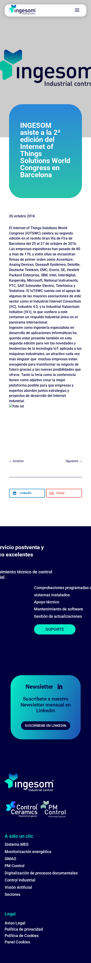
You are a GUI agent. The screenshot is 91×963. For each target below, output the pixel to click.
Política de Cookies (22, 935)
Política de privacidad (24, 929)
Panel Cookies (17, 942)
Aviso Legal (15, 923)
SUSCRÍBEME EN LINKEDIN (45, 725)
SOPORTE (55, 629)
